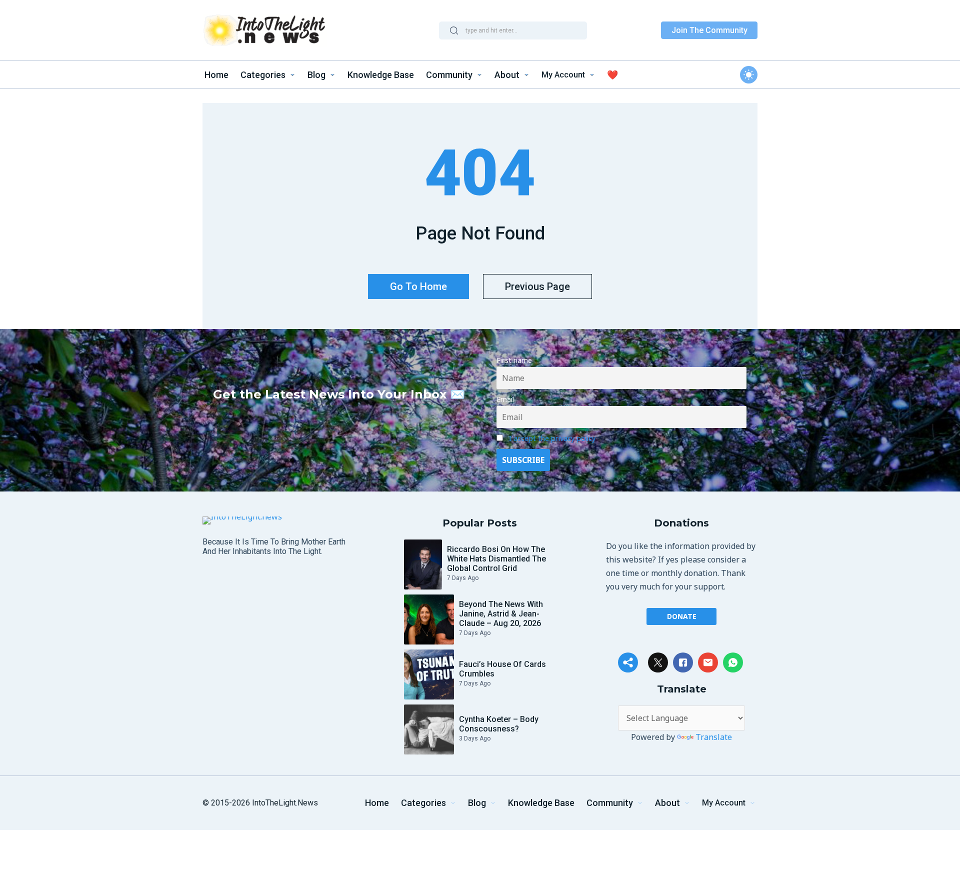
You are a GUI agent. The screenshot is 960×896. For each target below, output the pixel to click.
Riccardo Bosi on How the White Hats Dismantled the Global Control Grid (496, 558)
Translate (714, 737)
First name (514, 360)
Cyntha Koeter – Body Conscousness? (498, 724)
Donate (681, 616)
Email (505, 399)
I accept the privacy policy (552, 438)
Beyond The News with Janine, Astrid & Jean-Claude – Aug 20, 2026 (501, 614)
